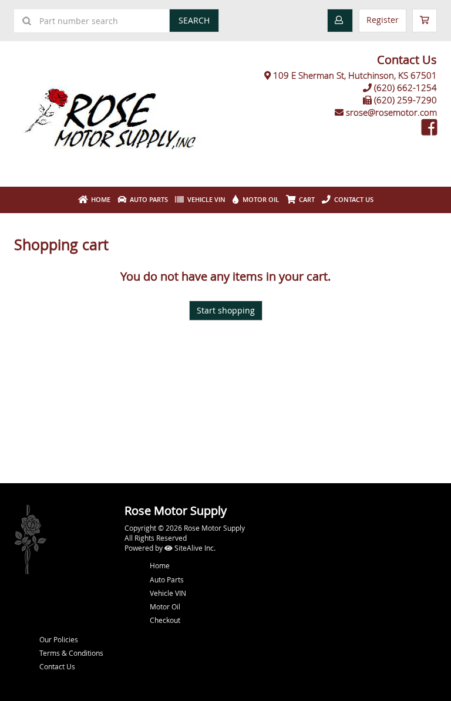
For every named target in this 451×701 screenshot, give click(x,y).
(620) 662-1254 (405, 87)
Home (98, 199)
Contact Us (352, 199)
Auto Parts (147, 199)
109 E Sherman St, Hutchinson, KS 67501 (355, 75)
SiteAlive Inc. (194, 547)
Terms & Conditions (71, 653)
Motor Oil (259, 199)
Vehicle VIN (205, 199)
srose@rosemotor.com (391, 112)
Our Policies (58, 639)
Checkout (165, 620)
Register (382, 19)
